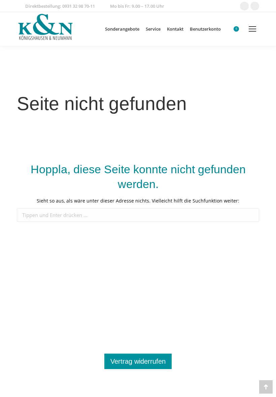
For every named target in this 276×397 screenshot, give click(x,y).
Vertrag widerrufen (138, 361)
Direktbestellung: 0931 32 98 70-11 (60, 6)
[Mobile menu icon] (252, 29)
